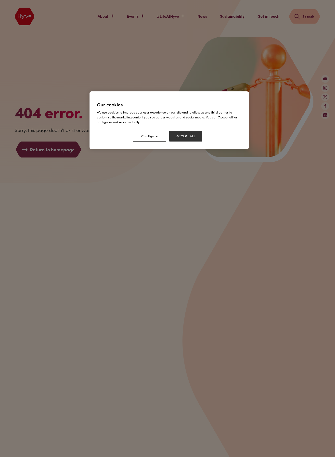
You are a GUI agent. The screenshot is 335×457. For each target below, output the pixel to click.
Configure (149, 136)
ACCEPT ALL (185, 136)
